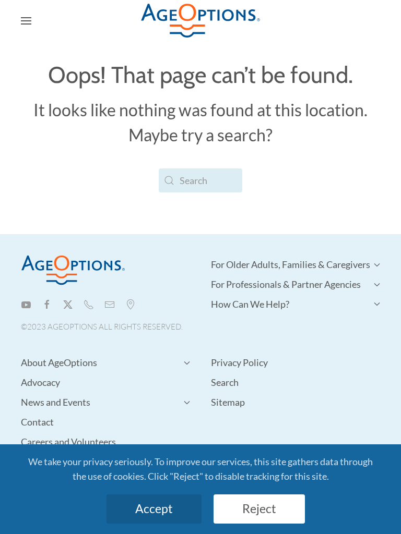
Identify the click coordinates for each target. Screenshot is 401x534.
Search (225, 382)
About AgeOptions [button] (59, 362)
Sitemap (228, 402)
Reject (259, 509)
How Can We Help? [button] (250, 304)
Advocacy (40, 382)
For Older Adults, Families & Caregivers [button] (290, 264)
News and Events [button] (55, 402)
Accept (154, 509)
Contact (37, 422)
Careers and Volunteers (68, 441)
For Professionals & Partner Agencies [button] (286, 284)
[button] (26, 21)
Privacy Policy (239, 362)
